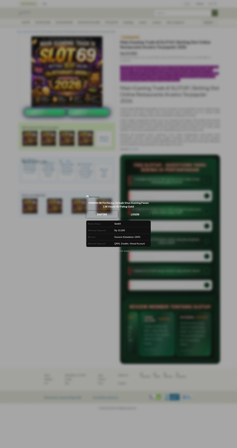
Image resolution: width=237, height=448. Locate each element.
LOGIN (135, 214)
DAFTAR (102, 214)
